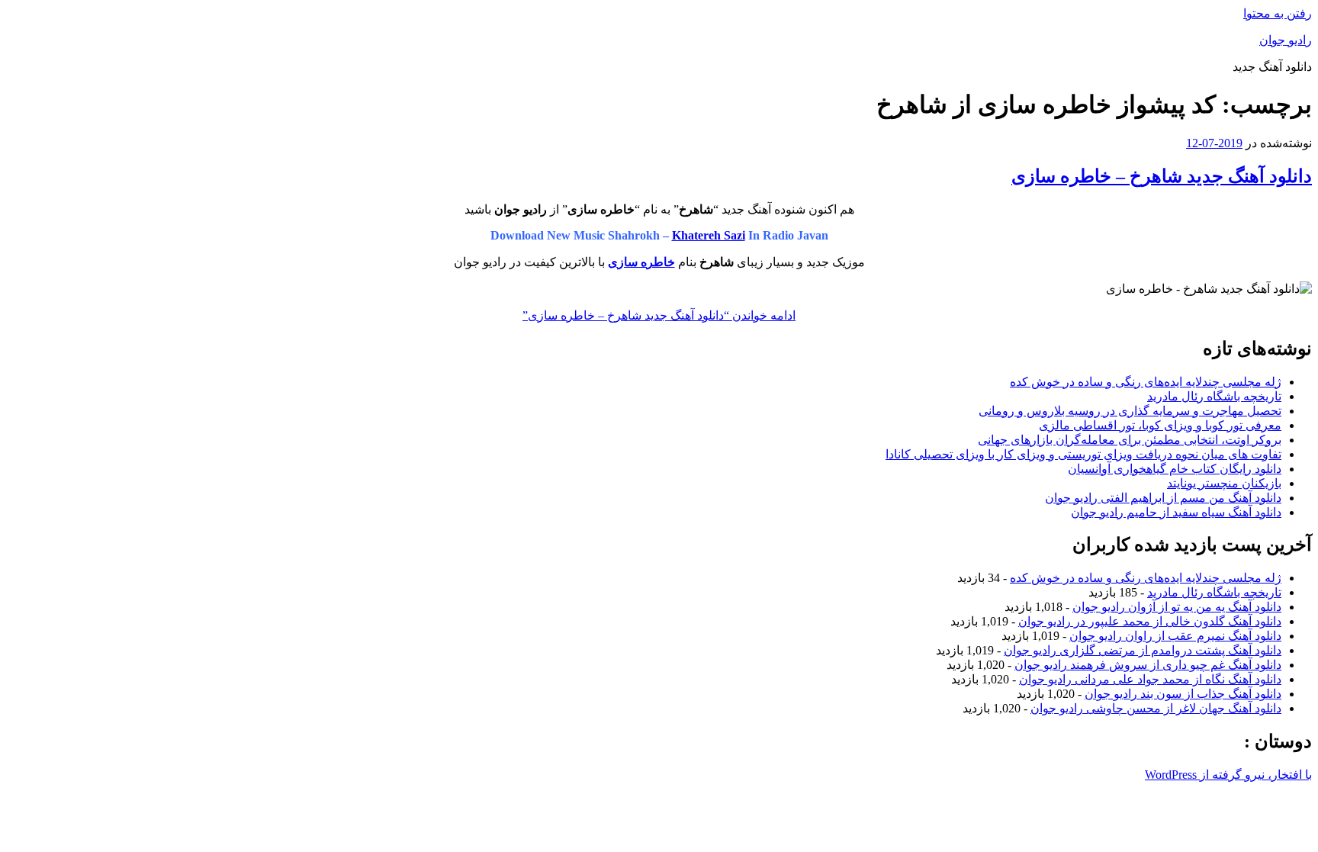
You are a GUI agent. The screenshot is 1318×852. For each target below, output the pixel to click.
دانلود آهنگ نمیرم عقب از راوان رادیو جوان (1175, 635)
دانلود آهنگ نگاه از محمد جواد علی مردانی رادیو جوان (1150, 679)
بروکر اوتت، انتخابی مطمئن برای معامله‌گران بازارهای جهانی (1129, 439)
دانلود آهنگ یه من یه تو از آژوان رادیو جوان (1176, 606)
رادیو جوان (1285, 40)
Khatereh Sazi (708, 235)
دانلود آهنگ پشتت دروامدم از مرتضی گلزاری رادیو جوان (1142, 650)
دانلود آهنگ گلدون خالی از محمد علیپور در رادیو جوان (1149, 621)
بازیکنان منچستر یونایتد (1224, 483)
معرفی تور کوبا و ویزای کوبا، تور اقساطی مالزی (1160, 425)
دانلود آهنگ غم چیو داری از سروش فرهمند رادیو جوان (1147, 664)
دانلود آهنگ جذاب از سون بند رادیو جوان (1183, 693)
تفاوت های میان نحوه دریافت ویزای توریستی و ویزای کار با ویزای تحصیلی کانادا (1083, 454)
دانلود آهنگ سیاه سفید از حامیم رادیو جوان (1176, 512)
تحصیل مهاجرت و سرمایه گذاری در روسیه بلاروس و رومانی (1130, 410)
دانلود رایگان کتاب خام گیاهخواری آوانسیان (1174, 468)
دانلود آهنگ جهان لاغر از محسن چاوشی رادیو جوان (1155, 708)
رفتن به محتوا (1277, 13)
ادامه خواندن (659, 315)
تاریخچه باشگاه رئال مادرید (1214, 396)
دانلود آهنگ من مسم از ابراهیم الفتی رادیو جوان (1163, 497)
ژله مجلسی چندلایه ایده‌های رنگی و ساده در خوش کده (1145, 381)
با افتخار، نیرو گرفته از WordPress (1228, 774)
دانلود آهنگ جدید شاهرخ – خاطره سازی (1161, 176)
